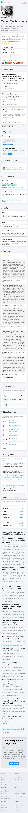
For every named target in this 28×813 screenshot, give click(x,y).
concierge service (12, 675)
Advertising (3, 793)
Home (2, 776)
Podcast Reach (18, 791)
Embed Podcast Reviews (20, 796)
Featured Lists (4, 807)
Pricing (2, 777)
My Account (3, 782)
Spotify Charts (4, 810)
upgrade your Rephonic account (9, 729)
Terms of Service (18, 805)
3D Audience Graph (19, 790)
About (2, 779)
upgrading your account (18, 617)
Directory (3, 805)
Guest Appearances (5, 790)
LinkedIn (16, 807)
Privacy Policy (17, 804)
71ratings (13, 43)
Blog (2, 804)
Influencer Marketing (5, 796)
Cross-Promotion (5, 795)
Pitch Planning (18, 781)
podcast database (6, 659)
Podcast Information (19, 779)
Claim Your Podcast (5, 781)
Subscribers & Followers (20, 793)
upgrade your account (18, 599)
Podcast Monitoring (5, 798)
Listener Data (17, 777)
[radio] (2, 44)
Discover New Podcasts (20, 795)
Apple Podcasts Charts (6, 809)
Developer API (4, 784)
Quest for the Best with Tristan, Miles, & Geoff (15, 168)
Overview (17, 776)
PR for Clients (4, 791)
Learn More (14, 763)
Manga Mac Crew (6, 23)
